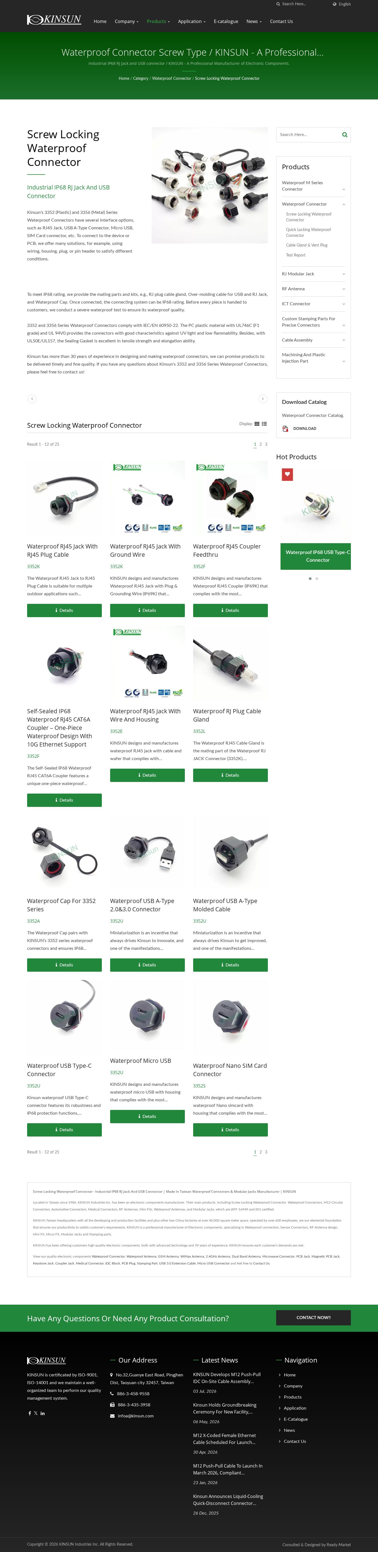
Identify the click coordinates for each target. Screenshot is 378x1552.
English (345, 4)
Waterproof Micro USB (140, 1060)
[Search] (345, 134)
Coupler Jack (64, 1263)
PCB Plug (128, 1263)
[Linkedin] (43, 1413)
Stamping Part (147, 1263)
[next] (262, 398)
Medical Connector (90, 1263)
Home (100, 21)
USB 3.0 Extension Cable (177, 1263)
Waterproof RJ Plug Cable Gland (227, 715)
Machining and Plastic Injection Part (303, 358)
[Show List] (264, 424)
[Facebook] (30, 1413)
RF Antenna (293, 289)
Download (304, 428)
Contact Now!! (314, 1318)
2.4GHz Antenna (218, 1256)
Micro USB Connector (213, 1263)
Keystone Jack (43, 1263)
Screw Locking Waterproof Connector (227, 79)
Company (125, 21)
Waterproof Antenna (141, 1256)
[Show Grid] (257, 424)
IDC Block (112, 1263)
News (253, 21)
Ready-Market (339, 1545)
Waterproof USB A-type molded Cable (225, 905)
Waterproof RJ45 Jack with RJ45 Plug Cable (62, 550)
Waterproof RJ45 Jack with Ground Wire (145, 550)
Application (190, 21)
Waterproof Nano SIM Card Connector (230, 1070)
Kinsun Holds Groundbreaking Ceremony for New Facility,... (225, 1408)
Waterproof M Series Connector (302, 186)
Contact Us (281, 21)
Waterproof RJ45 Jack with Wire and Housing (145, 715)
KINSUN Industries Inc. (79, 1544)
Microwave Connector (278, 1256)
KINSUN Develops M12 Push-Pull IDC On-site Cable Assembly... (227, 1377)
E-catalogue (226, 21)
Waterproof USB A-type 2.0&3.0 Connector (142, 905)
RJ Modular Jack (298, 274)
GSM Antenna (168, 1256)
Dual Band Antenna (246, 1256)
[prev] (32, 398)
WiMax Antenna (192, 1256)
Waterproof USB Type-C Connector (59, 1070)
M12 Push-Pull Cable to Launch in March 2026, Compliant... (228, 1469)
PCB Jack (303, 1256)
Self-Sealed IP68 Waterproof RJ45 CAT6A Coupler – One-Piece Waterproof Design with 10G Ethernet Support (59, 727)
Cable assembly (297, 340)
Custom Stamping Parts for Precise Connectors (308, 322)
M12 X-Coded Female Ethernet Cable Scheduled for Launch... (224, 1438)
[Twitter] (36, 1413)
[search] (278, 4)
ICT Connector (296, 304)
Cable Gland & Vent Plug (306, 245)
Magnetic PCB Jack (326, 1256)
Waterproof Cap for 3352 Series (61, 905)
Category (140, 79)
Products (157, 21)
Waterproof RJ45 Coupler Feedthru (227, 550)
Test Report (295, 255)
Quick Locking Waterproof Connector (308, 233)
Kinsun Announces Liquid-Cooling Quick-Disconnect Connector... (228, 1499)
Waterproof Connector (171, 79)
